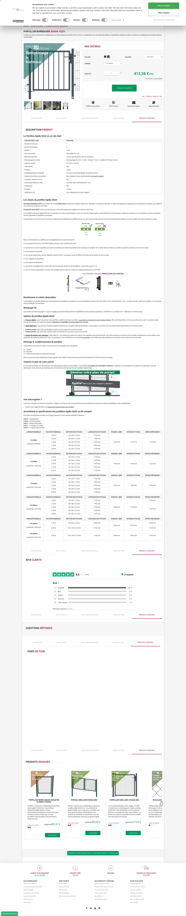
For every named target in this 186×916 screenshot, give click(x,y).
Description (36, 120)
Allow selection (164, 13)
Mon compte (62, 885)
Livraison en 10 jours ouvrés (146, 876)
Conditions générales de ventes (33, 888)
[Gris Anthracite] (105, 58)
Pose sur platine (30, 322)
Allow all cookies (163, 6)
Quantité (87, 75)
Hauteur (128, 59)
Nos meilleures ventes (101, 901)
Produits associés (147, 120)
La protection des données (31, 894)
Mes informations (64, 894)
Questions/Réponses (89, 120)
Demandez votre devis (9, 914)
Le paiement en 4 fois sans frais (104, 888)
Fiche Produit (113, 108)
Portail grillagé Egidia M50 (84, 802)
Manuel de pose (154, 108)
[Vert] (108, 58)
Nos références (99, 898)
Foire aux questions (136, 891)
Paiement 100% (75, 876)
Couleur (87, 59)
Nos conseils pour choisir (137, 888)
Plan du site (27, 904)
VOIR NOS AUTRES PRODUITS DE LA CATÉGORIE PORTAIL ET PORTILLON (93, 855)
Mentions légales (28, 891)
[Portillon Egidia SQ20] (28, 107)
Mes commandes (64, 888)
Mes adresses (63, 891)
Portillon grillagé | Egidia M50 (124, 802)
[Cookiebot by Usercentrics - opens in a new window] (18, 21)
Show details (116, 20)
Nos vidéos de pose (135, 898)
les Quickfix (86, 339)
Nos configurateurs (135, 885)
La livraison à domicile (101, 891)
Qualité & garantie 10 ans (102, 885)
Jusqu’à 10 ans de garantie (40, 876)
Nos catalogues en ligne (137, 901)
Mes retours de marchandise (67, 898)
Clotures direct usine (100, 894)
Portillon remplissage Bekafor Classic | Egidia (44, 803)
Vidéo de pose (119, 120)
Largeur (87, 65)
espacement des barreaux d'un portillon (61, 409)
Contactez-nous (28, 901)
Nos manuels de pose (136, 894)
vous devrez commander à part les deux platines (95, 322)
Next (160, 806)
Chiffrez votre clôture (93, 108)
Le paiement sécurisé (30, 898)
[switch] (66, 20)
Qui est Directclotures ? (30, 885)
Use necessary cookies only (163, 20)
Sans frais (110, 875)
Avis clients (61, 120)
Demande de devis (134, 108)
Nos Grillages (134, 904)
